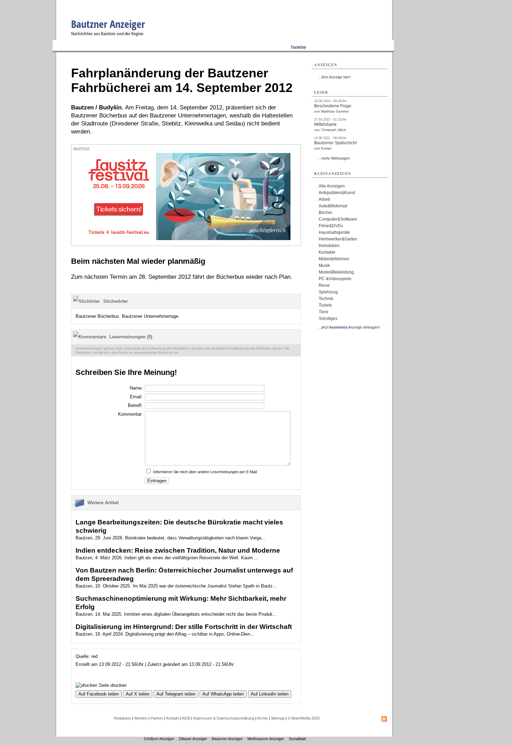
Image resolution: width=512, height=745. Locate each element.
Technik (326, 298)
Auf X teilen (137, 694)
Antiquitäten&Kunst (337, 192)
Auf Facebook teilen (98, 694)
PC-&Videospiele (335, 279)
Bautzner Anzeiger (108, 24)
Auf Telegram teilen (175, 694)
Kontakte (327, 252)
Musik (324, 265)
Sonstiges (328, 318)
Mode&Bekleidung (336, 272)
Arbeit (324, 199)
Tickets (325, 305)
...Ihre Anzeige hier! (334, 77)
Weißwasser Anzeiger (265, 739)
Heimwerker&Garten (338, 239)
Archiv (262, 718)
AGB (186, 718)
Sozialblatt (297, 739)
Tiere (323, 312)
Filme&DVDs (331, 226)
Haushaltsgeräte (334, 232)
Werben (140, 718)
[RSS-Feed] (384, 720)
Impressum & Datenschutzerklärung (223, 718)
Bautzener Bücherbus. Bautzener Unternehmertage (127, 316)
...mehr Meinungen (334, 158)
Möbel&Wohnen (334, 259)
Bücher (325, 212)
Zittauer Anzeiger (193, 739)
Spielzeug (328, 292)
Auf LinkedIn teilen (269, 694)
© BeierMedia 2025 (304, 718)
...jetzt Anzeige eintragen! (349, 327)
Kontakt (172, 718)
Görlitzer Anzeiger (159, 739)
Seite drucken (111, 685)
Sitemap (278, 718)
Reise (324, 285)
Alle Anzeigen (332, 186)
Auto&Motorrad (333, 206)
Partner (156, 718)
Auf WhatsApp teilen (223, 694)
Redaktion (122, 718)
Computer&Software (338, 219)
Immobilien (329, 245)
